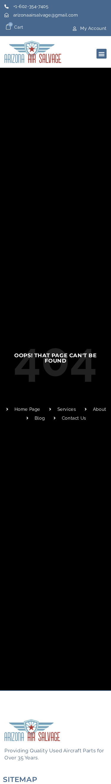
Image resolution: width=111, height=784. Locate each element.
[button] (101, 54)
